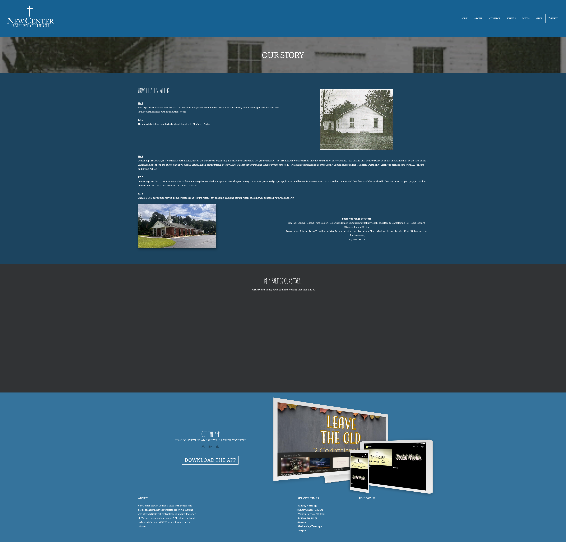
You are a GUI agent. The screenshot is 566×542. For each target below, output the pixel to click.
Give (539, 18)
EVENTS (511, 18)
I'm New (553, 18)
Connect (495, 18)
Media (526, 18)
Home (464, 18)
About (478, 18)
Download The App (210, 460)
